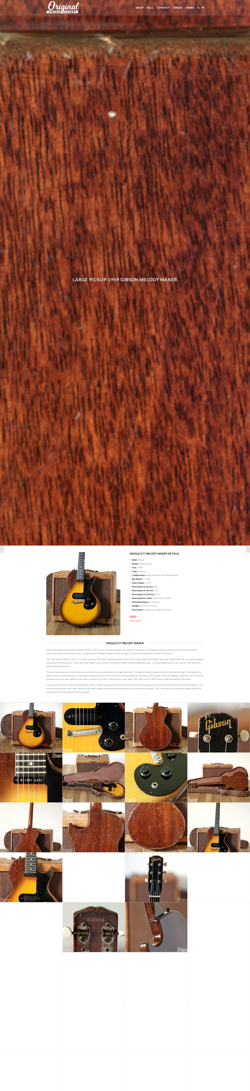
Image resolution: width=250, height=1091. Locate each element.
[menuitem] (139, 7)
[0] (203, 7)
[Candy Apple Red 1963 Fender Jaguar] (248, 545)
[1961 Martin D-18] (2, 545)
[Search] (199, 7)
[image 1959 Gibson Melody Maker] (31, 728)
